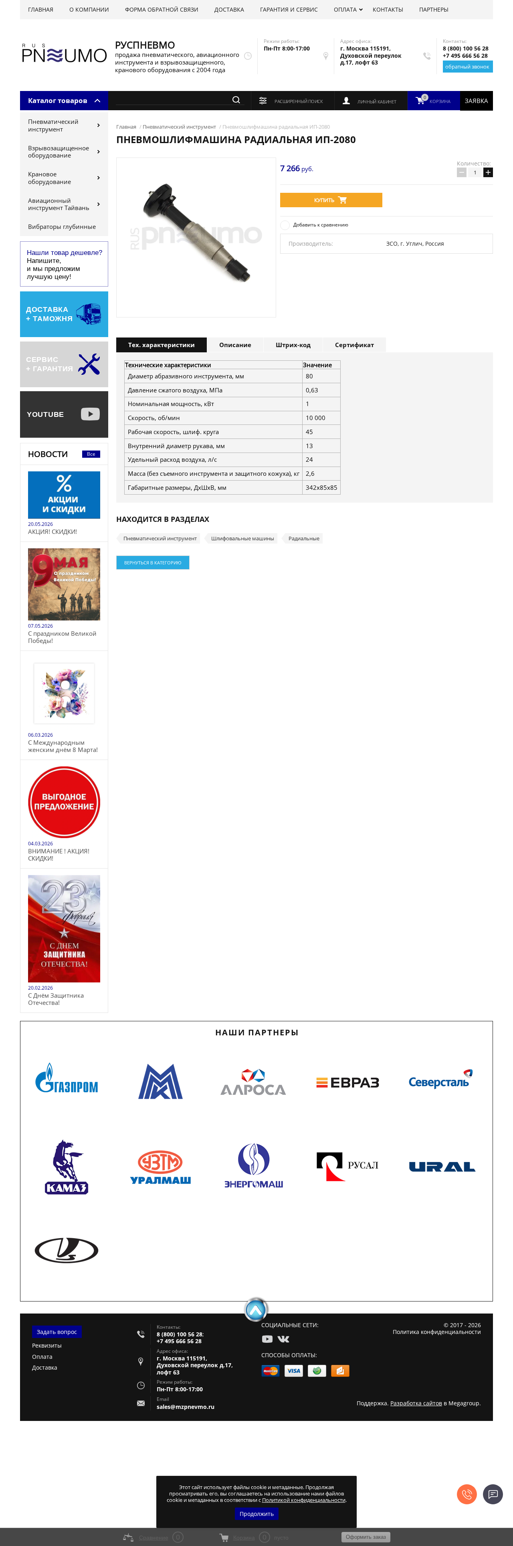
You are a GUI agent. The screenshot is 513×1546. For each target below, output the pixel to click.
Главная (126, 126)
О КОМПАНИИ (89, 9)
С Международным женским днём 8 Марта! (63, 746)
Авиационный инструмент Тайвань (58, 204)
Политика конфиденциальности (437, 1332)
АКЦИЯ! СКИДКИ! (52, 531)
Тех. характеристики (161, 345)
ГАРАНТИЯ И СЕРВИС (289, 9)
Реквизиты (47, 1345)
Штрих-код (293, 345)
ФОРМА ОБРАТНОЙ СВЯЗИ (161, 9)
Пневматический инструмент (53, 125)
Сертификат (354, 345)
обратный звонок (467, 66)
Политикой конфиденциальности (303, 1500)
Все (91, 454)
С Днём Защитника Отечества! (56, 998)
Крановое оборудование (49, 178)
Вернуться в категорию (153, 563)
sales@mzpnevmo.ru (185, 1407)
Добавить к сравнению (320, 224)
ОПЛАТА (345, 9)
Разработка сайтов (416, 1403)
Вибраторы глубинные (62, 226)
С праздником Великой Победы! (62, 637)
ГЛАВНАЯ (40, 9)
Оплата (42, 1356)
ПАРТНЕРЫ (433, 9)
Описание (235, 345)
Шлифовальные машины (242, 538)
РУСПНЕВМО (145, 44)
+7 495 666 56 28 (465, 55)
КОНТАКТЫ (388, 9)
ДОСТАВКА (229, 9)
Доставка (44, 1367)
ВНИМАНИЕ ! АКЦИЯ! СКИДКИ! (58, 854)
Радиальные (304, 538)
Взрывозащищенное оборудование (58, 152)
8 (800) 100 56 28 (466, 48)
